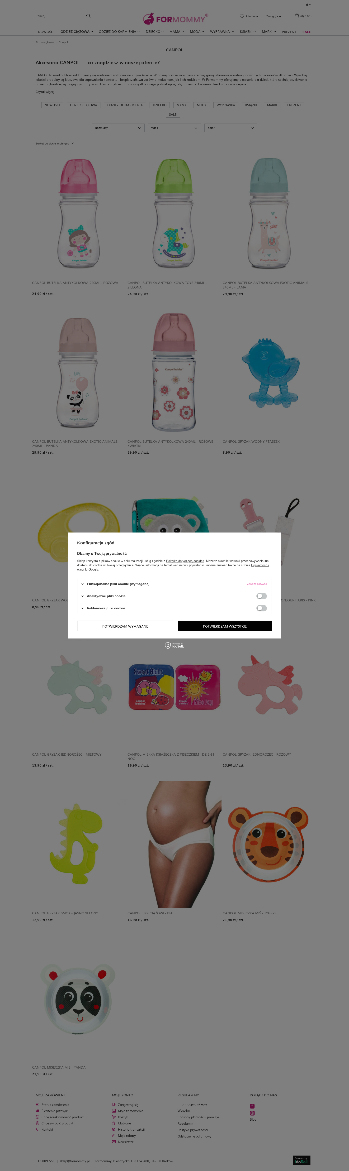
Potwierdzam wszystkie (225, 626)
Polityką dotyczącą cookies (185, 561)
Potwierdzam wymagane (125, 626)
